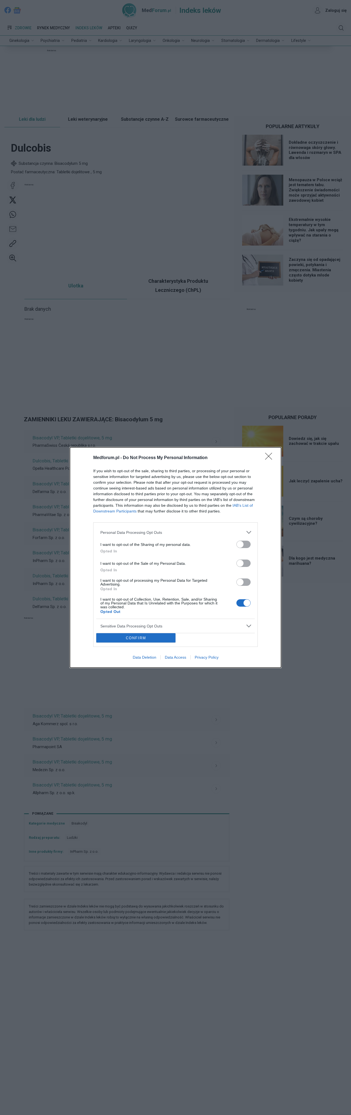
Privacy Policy (207, 657)
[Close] (270, 458)
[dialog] (175, 557)
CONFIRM (136, 638)
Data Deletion (144, 657)
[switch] (243, 544)
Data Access (175, 657)
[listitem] (175, 532)
